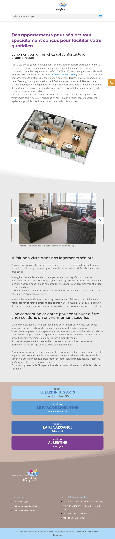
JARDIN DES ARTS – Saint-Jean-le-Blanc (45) (83, 501)
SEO (96, 531)
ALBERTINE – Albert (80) (74, 518)
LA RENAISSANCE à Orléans (76, 513)
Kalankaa (57, 535)
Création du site (83, 531)
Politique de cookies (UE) (24, 510)
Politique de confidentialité (26, 506)
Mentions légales (21, 501)
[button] (15, 220)
